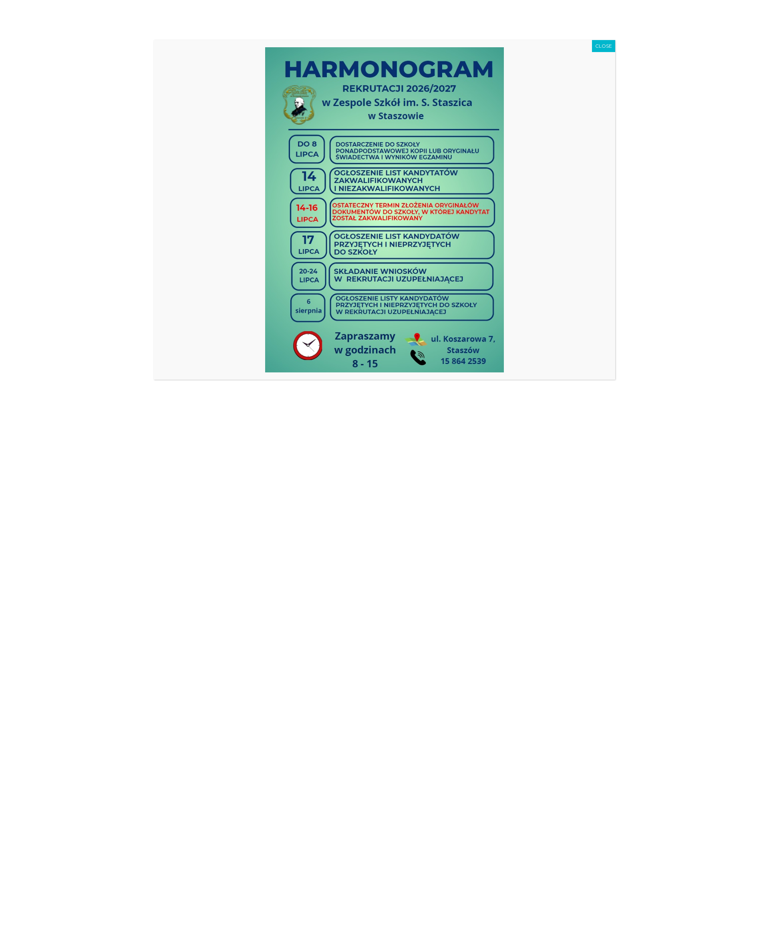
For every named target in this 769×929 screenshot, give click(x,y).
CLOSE (603, 46)
